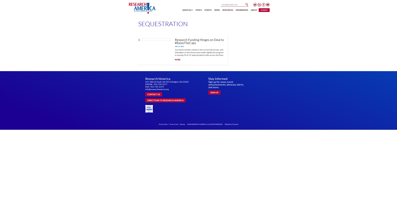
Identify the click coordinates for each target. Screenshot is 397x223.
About (254, 10)
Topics (198, 10)
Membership (242, 10)
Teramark (235, 124)
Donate (264, 10)
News (217, 10)
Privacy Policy (163, 124)
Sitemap (182, 124)
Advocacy (187, 10)
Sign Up (214, 92)
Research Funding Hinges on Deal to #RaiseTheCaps (199, 41)
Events (208, 10)
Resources (227, 10)
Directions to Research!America (165, 100)
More (177, 60)
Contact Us (153, 94)
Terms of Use (174, 124)
